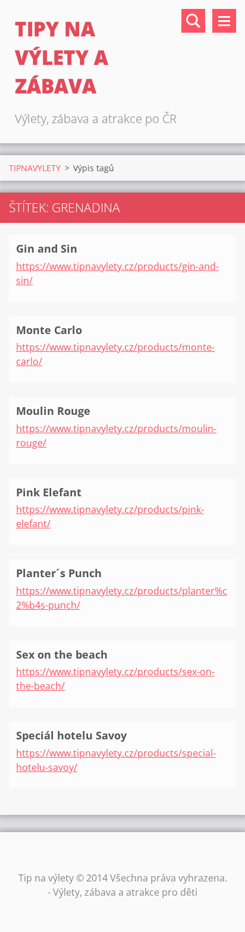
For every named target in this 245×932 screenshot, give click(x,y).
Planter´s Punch (59, 573)
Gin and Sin (46, 248)
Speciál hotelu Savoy (71, 735)
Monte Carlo (49, 330)
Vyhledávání (193, 21)
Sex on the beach (62, 654)
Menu (224, 21)
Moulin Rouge (53, 411)
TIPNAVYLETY (35, 168)
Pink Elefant (48, 492)
